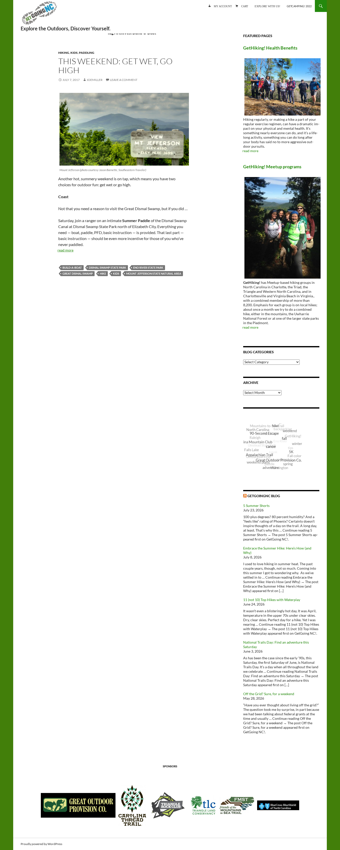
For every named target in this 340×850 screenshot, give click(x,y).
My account (223, 5)
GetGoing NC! (39, 15)
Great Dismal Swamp (77, 273)
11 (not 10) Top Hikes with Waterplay (271, 600)
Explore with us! (267, 5)
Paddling (86, 53)
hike (103, 273)
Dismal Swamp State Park (107, 267)
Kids (74, 53)
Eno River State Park (148, 267)
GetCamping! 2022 (299, 6)
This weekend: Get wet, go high (115, 65)
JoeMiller (95, 80)
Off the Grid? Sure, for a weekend (268, 694)
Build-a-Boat (72, 267)
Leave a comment (123, 80)
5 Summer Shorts (256, 505)
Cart (244, 5)
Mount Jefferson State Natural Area (153, 273)
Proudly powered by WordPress (41, 844)
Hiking (63, 53)
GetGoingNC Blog (263, 496)
